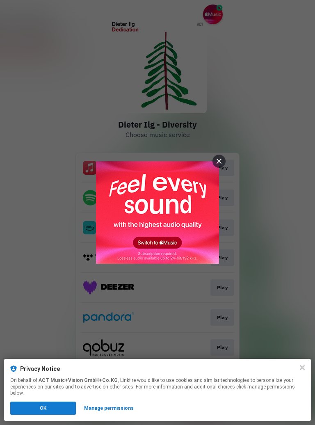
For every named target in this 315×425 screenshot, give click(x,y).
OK (43, 408)
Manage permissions (109, 408)
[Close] (302, 367)
